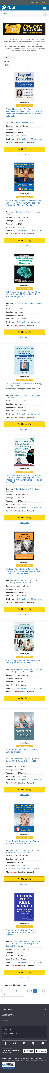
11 (8, 995)
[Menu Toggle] (44, 7)
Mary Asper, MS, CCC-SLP (25, 582)
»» (21, 995)
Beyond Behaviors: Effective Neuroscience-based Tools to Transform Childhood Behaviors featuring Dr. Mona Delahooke (24, 112)
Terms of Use (30, 1058)
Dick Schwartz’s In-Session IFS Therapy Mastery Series (24, 384)
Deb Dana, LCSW (20, 303)
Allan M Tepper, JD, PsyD (21, 944)
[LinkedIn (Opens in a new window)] (23, 1043)
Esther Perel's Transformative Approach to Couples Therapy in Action (24, 842)
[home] (9, 7)
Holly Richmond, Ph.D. (25, 852)
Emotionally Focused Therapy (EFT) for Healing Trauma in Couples (24, 661)
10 (4, 995)
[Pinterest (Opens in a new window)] (33, 1043)
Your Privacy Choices (18, 1060)
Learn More (24, 154)
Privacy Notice (6, 1060)
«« (4, 991)
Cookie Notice (29, 1060)
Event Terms (38, 1058)
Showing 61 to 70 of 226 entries (13, 985)
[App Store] (28, 1051)
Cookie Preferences (41, 1060)
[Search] (45, 13)
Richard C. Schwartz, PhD (23, 395)
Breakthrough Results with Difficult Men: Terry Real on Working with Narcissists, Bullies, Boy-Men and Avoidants (24, 202)
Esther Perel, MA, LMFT (22, 759)
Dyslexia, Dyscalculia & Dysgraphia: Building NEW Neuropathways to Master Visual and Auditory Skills (24, 571)
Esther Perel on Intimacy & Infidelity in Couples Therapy (23, 750)
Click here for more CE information (29, 139)
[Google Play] (41, 1051)
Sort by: (6, 61)
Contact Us (13, 1033)
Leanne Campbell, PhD (25, 672)
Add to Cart (23, 149)
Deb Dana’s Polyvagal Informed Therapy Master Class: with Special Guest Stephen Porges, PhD (24, 294)
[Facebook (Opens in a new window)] (5, 1043)
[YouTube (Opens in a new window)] (43, 1043)
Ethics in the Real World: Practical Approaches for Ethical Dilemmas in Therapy (22, 932)
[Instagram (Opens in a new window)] (14, 1043)
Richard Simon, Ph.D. (22, 212)
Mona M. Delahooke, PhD (23, 123)
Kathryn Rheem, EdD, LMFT (24, 669)
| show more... (21, 946)
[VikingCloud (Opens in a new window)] (8, 1065)
